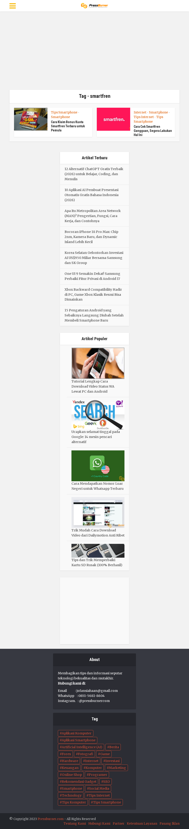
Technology (72, 795)
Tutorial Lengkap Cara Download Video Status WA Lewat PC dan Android (92, 386)
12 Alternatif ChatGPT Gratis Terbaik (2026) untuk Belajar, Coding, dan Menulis (94, 174)
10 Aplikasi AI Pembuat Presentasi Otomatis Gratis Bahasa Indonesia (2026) (91, 195)
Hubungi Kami (99, 824)
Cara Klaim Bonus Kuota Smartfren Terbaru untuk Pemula (68, 126)
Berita (114, 747)
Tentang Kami (75, 824)
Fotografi (85, 754)
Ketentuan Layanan (142, 824)
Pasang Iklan (169, 824)
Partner (118, 824)
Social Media (99, 788)
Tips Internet (144, 117)
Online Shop (72, 775)
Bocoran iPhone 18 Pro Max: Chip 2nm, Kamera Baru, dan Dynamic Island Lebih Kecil (91, 237)
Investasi (112, 761)
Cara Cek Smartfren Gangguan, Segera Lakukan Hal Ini (153, 131)
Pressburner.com (51, 819)
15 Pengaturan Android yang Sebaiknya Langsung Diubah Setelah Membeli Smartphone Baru (94, 315)
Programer (98, 775)
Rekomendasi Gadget (79, 782)
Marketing (117, 768)
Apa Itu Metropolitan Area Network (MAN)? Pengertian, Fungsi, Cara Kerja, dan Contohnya (93, 216)
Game (105, 754)
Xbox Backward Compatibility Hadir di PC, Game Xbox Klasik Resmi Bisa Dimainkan (93, 294)
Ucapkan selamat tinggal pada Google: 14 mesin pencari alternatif (95, 437)
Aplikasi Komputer (77, 733)
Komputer (94, 768)
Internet (140, 112)
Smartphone (60, 117)
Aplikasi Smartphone (78, 740)
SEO (106, 782)
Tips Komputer (74, 802)
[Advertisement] (94, 50)
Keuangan (70, 768)
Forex (66, 754)
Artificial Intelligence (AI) (82, 747)
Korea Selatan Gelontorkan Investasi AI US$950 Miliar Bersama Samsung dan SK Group (94, 258)
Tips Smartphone (64, 112)
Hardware (70, 761)
